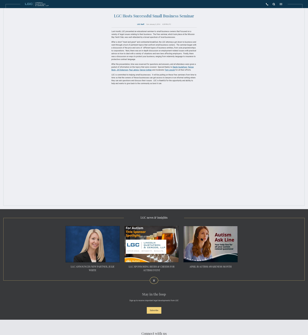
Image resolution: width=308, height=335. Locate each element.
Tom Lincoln (170, 70)
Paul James (134, 70)
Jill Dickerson (122, 70)
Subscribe (154, 310)
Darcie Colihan (146, 70)
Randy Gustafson (180, 67)
